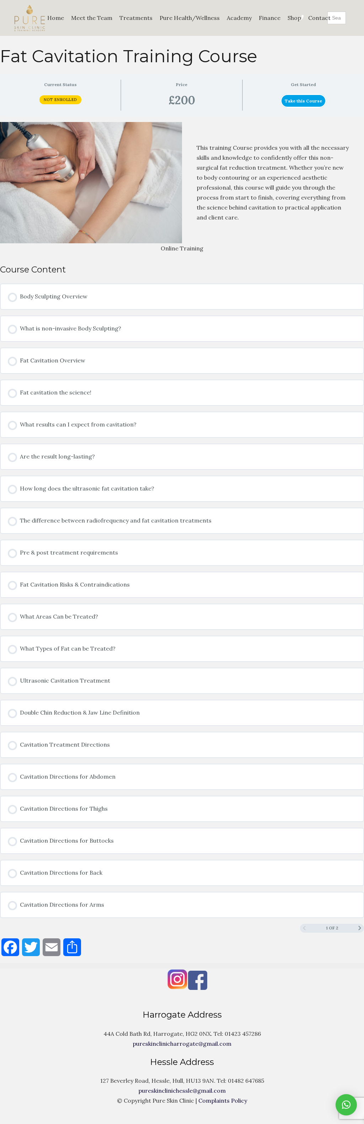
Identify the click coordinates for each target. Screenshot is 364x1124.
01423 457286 (243, 1033)
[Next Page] (360, 928)
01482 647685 (246, 1080)
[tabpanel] (182, 187)
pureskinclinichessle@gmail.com (182, 1090)
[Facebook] (172, 987)
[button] (346, 1104)
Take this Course (303, 101)
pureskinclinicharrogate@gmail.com (182, 1043)
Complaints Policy (222, 1100)
